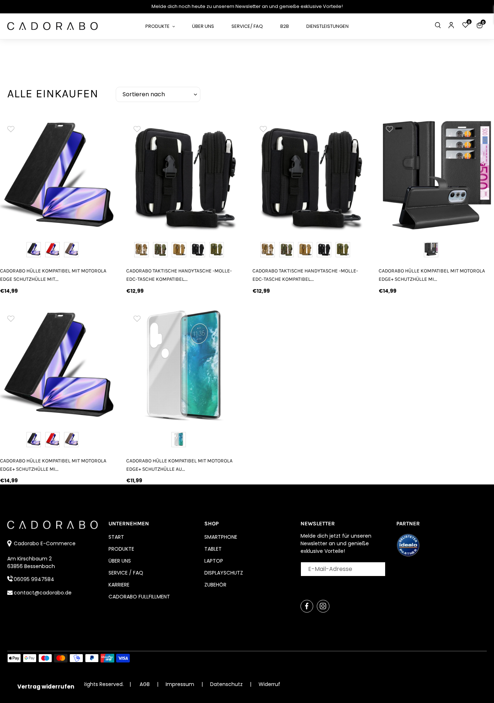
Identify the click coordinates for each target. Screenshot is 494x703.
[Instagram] (323, 606)
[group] (57, 175)
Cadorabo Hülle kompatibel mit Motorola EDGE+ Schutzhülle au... (179, 465)
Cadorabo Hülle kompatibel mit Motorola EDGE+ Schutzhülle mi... (432, 275)
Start (116, 537)
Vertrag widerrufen (45, 686)
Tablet (213, 548)
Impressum (181, 684)
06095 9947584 (34, 579)
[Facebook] (307, 606)
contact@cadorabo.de (43, 592)
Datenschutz (227, 684)
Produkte (121, 548)
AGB (144, 684)
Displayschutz (223, 572)
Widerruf (269, 684)
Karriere (118, 584)
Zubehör (215, 584)
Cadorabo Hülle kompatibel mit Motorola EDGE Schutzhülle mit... (53, 275)
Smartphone (220, 537)
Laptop (213, 560)
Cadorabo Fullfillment (139, 596)
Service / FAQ (125, 572)
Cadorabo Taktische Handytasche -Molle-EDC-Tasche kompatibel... (179, 275)
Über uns (119, 560)
